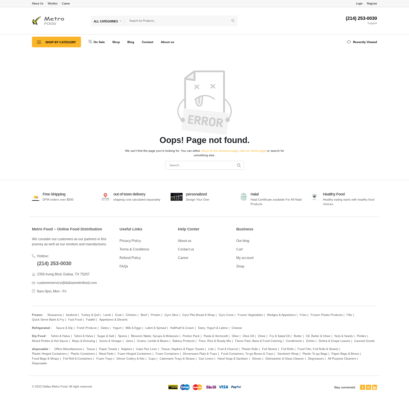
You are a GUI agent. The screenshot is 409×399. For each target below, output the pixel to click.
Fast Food (75, 319)
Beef (144, 315)
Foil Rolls (287, 349)
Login (359, 3)
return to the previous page (219, 150)
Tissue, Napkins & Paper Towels (182, 349)
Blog (130, 42)
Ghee (261, 336)
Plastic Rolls (250, 349)
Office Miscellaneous (68, 349)
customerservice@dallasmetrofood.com (67, 283)
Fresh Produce (87, 328)
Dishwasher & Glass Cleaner (284, 358)
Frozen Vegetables (250, 315)
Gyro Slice (171, 315)
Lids (211, 349)
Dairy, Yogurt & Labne (213, 328)
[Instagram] (368, 387)
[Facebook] (362, 387)
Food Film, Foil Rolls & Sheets (318, 349)
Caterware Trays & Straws (177, 358)
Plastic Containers (83, 353)
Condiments (294, 341)
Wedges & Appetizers (281, 315)
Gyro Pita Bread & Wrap (198, 315)
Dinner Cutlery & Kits (130, 358)
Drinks (310, 341)
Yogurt (117, 328)
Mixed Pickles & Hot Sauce (50, 341)
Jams (129, 341)
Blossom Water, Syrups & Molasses (155, 336)
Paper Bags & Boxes (345, 353)
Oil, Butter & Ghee (318, 336)
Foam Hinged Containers (134, 353)
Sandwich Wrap (287, 353)
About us (167, 42)
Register (372, 3)
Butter (298, 336)
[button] (362, 42)
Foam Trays (104, 358)
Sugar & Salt (105, 336)
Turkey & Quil (90, 315)
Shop (116, 42)
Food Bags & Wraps (45, 358)
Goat (118, 315)
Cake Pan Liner (146, 349)
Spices (122, 336)
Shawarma (54, 315)
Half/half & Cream (182, 328)
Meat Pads (106, 353)
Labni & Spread (155, 328)
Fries (303, 315)
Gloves (256, 358)
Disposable (39, 363)
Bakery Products (184, 341)
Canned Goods (364, 341)
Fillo (349, 315)
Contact (147, 42)
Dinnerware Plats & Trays (200, 353)
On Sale (99, 42)
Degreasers (316, 358)
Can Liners (206, 358)
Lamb (107, 315)
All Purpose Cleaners (342, 358)
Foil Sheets (269, 349)
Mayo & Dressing (83, 341)
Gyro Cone (226, 315)
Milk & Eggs (133, 328)
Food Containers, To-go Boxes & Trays (247, 353)
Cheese (237, 328)
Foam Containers (167, 353)
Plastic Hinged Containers (49, 353)
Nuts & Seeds (343, 336)
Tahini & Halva (60, 336)
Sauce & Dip (64, 328)
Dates (105, 328)
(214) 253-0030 (54, 263)
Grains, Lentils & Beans (152, 341)
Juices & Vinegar (110, 341)
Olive (235, 336)
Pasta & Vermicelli (216, 336)
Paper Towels (108, 349)
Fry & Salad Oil (279, 336)
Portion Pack (191, 336)
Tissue (90, 349)
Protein (155, 315)
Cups (152, 358)
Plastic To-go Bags (314, 353)
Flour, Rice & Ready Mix (215, 341)
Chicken (131, 315)
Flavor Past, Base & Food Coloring (258, 341)
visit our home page (252, 150)
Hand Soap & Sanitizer (232, 358)
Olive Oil (248, 336)
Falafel (90, 319)
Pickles (361, 336)
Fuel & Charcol (228, 349)
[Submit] (233, 21)
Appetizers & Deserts (113, 319)
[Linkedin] (374, 387)
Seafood (71, 315)
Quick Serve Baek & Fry (48, 319)
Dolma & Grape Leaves (334, 341)
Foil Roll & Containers (77, 358)
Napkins (126, 349)
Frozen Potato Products (327, 315)
